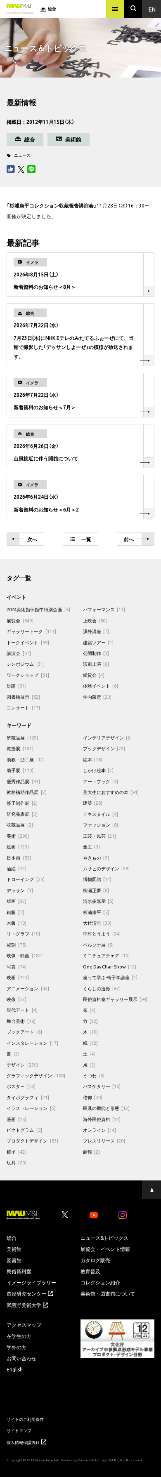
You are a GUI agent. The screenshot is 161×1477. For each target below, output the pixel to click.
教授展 (20, 748)
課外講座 (96, 631)
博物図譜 (97, 879)
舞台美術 (21, 1021)
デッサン (20, 890)
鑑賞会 (94, 674)
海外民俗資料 (102, 1119)
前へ (129, 539)
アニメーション (28, 988)
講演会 (19, 653)
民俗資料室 (19, 1271)
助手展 (20, 770)
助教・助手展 (26, 759)
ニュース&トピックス (104, 1237)
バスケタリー (102, 1086)
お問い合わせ (21, 1358)
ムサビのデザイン (106, 868)
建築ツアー (98, 642)
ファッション (100, 824)
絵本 (93, 759)
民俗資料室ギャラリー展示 (115, 999)
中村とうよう (102, 933)
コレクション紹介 (100, 1282)
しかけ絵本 (98, 770)
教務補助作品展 (27, 792)
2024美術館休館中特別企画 (38, 609)
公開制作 (96, 653)
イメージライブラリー (31, 1282)
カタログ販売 (95, 1260)
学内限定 (97, 696)
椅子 (16, 1151)
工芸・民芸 (99, 835)
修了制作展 (22, 802)
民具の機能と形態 (106, 1108)
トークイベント (28, 642)
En (152, 9)
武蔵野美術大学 (24, 1305)
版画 (16, 901)
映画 (18, 977)
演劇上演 (96, 663)
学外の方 (16, 1347)
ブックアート (24, 1031)
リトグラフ (23, 933)
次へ (32, 539)
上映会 (95, 620)
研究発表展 (22, 813)
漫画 (16, 1119)
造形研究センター (26, 1293)
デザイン (22, 1064)
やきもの (96, 857)
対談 (16, 685)
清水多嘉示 (98, 901)
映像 (16, 999)
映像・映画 (25, 955)
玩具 (16, 1162)
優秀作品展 (23, 781)
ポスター (21, 1086)
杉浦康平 (96, 912)
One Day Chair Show (110, 966)
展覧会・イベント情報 (105, 1249)
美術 (18, 835)
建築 (93, 802)
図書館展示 (23, 696)
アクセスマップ (24, 1325)
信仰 (93, 1097)
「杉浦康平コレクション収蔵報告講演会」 (52, 205)
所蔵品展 (22, 737)
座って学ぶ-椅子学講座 (110, 977)
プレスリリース (104, 1140)
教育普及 (90, 1271)
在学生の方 (19, 1336)
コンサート (23, 707)
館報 (91, 1151)
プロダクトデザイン (32, 1140)
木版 (16, 922)
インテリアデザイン (107, 737)
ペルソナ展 (98, 944)
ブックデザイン (104, 748)
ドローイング (26, 879)
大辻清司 (97, 922)
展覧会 (20, 620)
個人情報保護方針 (23, 1442)
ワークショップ (28, 674)
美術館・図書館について (107, 1293)
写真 (16, 966)
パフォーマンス (104, 609)
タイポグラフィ (28, 1097)
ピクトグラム (24, 1129)
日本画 (19, 857)
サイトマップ (19, 1430)
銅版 (15, 912)
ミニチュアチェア (106, 955)
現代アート (22, 1009)
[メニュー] (115, 9)
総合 (12, 1237)
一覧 (86, 539)
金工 (91, 846)
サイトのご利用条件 (25, 1419)
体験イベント (100, 685)
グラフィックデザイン (36, 1075)
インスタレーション (32, 1042)
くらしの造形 (102, 988)
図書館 (14, 1260)
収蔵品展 (20, 824)
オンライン (99, 1129)
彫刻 (16, 944)
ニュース (22, 155)
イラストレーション (31, 1108)
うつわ (94, 1075)
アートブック (100, 781)
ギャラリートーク (31, 631)
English (15, 1369)
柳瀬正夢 (96, 890)
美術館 (14, 1249)
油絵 (16, 868)
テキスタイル (100, 813)
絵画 (18, 846)
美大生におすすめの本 (111, 792)
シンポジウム (26, 663)
